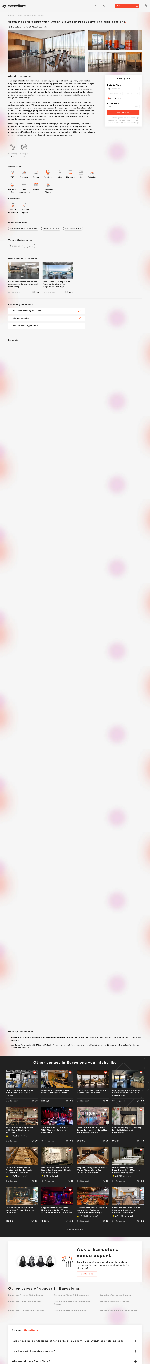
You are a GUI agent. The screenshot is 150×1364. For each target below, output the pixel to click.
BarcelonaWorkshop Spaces (115, 1295)
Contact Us (87, 1274)
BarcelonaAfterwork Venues (70, 1310)
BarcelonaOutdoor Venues (114, 1301)
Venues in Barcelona (34, 16)
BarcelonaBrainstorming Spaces (26, 1310)
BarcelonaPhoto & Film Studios (71, 1295)
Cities (19, 16)
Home (11, 16)
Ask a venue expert (126, 6)
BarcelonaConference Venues (24, 1301)
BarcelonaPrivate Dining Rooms (26, 1295)
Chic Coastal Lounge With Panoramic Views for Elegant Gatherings (57, 284)
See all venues (75, 1230)
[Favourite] (33, 1073)
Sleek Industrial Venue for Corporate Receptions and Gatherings (23, 284)
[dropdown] (146, 6)
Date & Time (114, 85)
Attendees (113, 103)
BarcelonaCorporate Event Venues (119, 1310)
